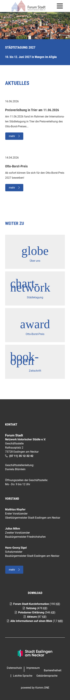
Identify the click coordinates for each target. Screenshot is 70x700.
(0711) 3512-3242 (21, 456)
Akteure (32, 616)
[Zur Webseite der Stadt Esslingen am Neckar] (35, 653)
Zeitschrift (35, 370)
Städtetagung (35, 297)
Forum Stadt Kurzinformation (31, 604)
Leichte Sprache (22, 675)
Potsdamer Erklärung (31, 612)
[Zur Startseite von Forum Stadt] (30, 6)
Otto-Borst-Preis (35, 334)
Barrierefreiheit (52, 670)
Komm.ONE (42, 687)
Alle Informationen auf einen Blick (31, 621)
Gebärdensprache (46, 675)
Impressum (33, 668)
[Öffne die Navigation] (60, 6)
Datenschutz (14, 668)
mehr (12, 136)
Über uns (35, 260)
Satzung (31, 608)
